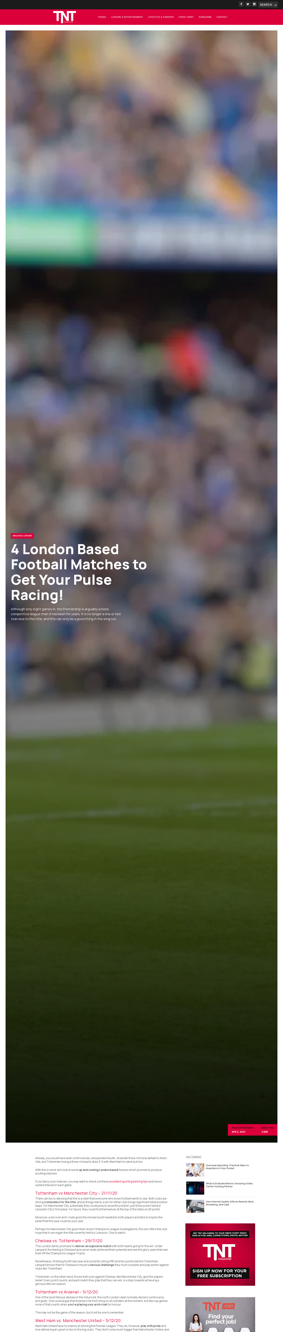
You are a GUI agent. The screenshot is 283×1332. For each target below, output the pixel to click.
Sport (28, 535)
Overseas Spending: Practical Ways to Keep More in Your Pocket (227, 1167)
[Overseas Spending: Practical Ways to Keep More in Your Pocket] (195, 1169)
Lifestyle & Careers (161, 17)
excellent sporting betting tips (128, 1181)
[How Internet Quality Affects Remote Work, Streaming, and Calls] (195, 1206)
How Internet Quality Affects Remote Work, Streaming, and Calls (230, 1203)
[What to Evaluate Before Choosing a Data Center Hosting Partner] (195, 1188)
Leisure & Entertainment (127, 17)
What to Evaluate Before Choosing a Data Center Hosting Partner (229, 1185)
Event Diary (186, 17)
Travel (102, 17)
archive (17, 535)
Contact (222, 17)
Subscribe (205, 17)
